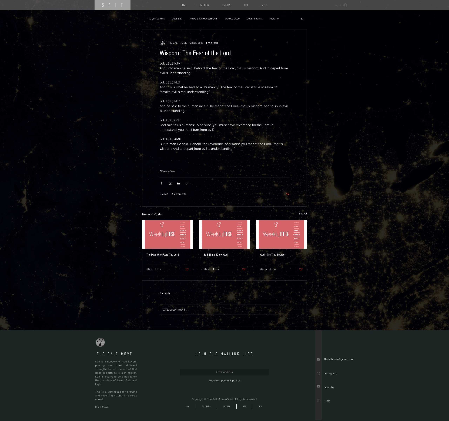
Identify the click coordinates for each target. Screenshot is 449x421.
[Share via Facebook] (161, 183)
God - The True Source (272, 255)
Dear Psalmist (255, 18)
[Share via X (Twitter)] (170, 183)
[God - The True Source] (281, 234)
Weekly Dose (232, 18)
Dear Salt (177, 18)
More (272, 18)
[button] (302, 18)
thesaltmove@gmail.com (338, 359)
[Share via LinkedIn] (178, 183)
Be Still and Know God (215, 255)
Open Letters (157, 18)
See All (303, 213)
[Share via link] (187, 183)
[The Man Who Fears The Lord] (167, 234)
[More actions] (287, 43)
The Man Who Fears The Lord (162, 255)
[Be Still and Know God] (224, 234)
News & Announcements (203, 18)
